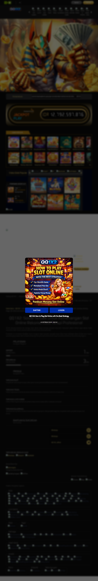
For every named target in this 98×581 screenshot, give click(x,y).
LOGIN (61, 310)
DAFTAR (37, 310)
